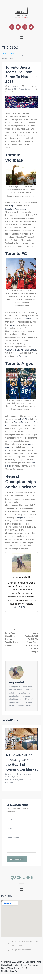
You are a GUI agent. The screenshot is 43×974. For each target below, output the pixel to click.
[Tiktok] (31, 27)
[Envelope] (18, 27)
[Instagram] (24, 27)
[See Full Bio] (27, 607)
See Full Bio (20, 607)
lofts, (7, 780)
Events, (22, 89)
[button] (21, 37)
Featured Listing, (28, 777)
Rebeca (10, 774)
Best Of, (11, 89)
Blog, (16, 89)
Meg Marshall (13, 86)
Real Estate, (14, 780)
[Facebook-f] (11, 27)
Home (4, 53)
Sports (27, 89)
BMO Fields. (22, 356)
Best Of (12, 53)
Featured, (18, 777)
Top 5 (21, 780)
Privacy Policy (6, 896)
